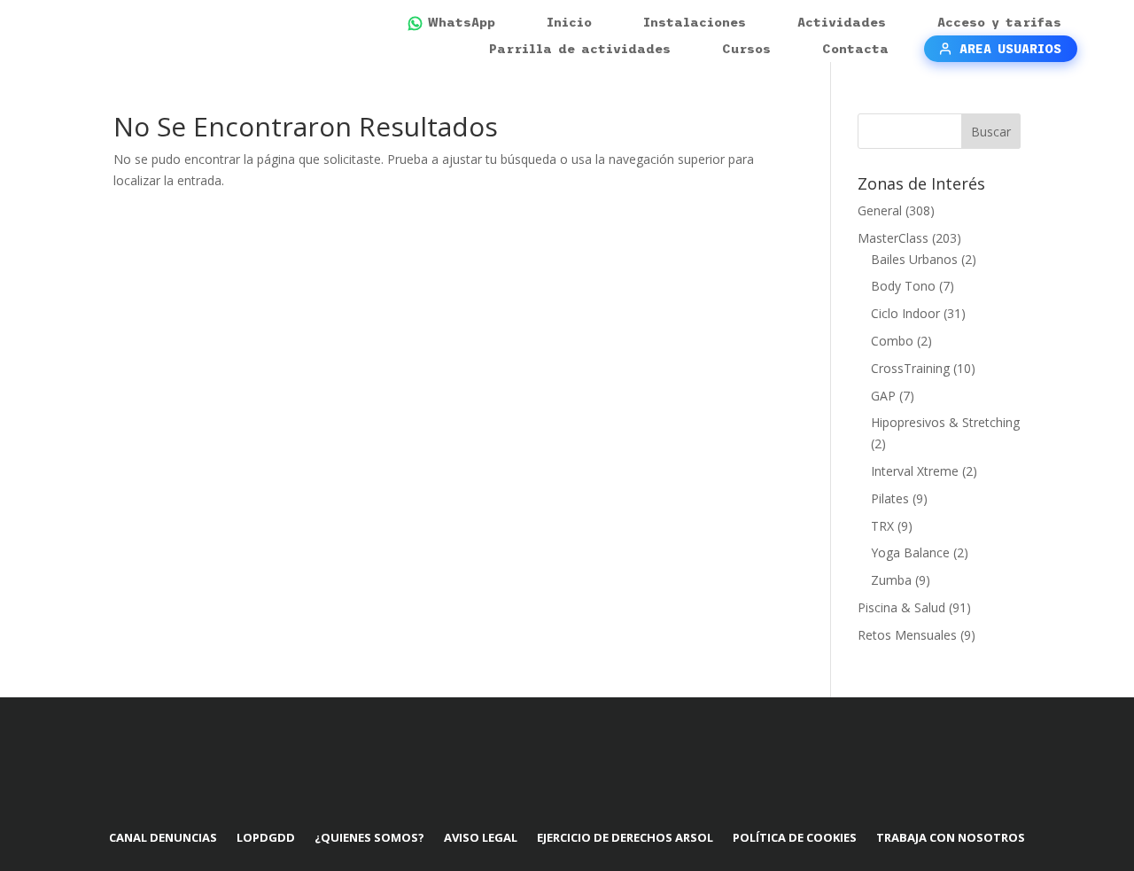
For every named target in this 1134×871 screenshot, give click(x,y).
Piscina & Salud (901, 607)
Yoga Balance (910, 552)
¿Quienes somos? (369, 837)
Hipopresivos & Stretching (945, 422)
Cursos (746, 49)
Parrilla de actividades (580, 49)
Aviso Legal (480, 837)
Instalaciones (694, 22)
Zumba (891, 580)
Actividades (841, 22)
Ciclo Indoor (905, 313)
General (880, 210)
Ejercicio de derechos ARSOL (625, 837)
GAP (883, 395)
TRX (882, 525)
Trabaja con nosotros (950, 837)
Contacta (855, 49)
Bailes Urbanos (914, 259)
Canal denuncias (163, 837)
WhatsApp (461, 22)
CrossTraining (910, 368)
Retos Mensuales (907, 634)
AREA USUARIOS (1010, 49)
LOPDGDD (266, 837)
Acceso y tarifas (999, 22)
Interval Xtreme (915, 471)
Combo (892, 340)
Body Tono (903, 285)
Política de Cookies (795, 837)
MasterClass (893, 237)
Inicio (569, 22)
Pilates (890, 498)
